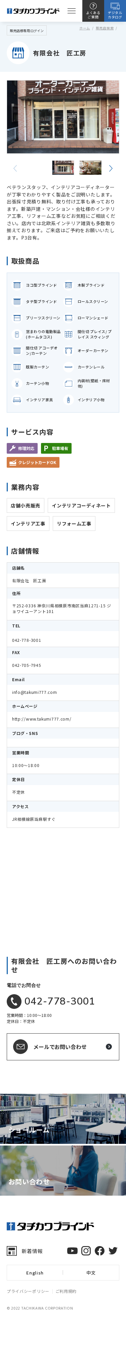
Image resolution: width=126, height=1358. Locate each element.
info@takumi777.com (34, 692)
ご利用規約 (66, 1291)
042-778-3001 (26, 640)
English (35, 1272)
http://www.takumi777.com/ (42, 719)
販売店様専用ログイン (27, 30)
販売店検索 (105, 27)
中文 (90, 1272)
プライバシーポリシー (28, 1291)
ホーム (84, 27)
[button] (111, 168)
